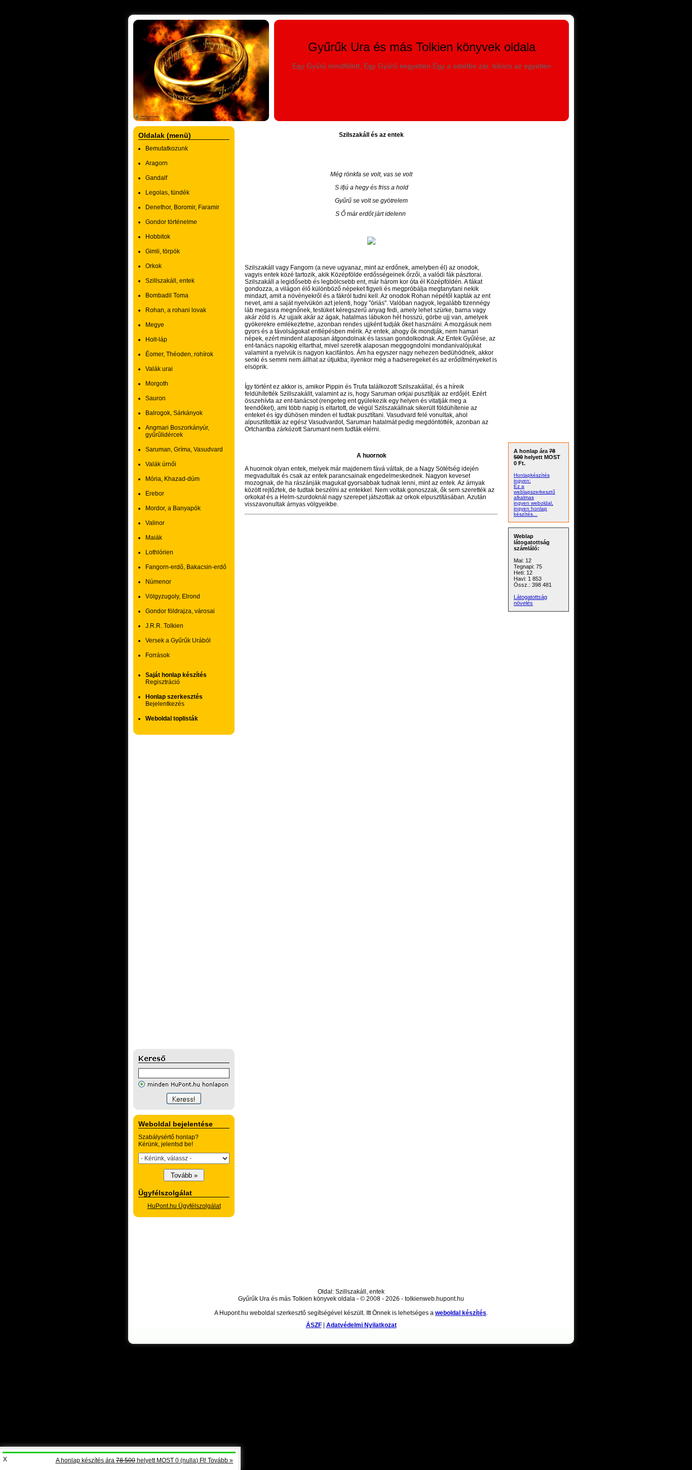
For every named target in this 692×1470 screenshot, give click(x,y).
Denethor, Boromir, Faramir (182, 207)
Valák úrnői (160, 464)
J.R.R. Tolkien (164, 625)
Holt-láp (156, 339)
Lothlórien (159, 552)
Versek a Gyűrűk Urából (178, 640)
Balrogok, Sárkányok (174, 413)
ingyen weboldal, (533, 503)
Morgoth (156, 383)
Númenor (158, 581)
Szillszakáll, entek (170, 280)
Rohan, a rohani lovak (175, 310)
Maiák (153, 537)
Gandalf (156, 177)
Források (157, 655)
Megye (154, 324)
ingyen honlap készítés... (530, 511)
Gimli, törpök (162, 251)
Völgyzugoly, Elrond (172, 596)
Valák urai (159, 368)
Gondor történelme (171, 221)
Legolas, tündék (167, 192)
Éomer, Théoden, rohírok (179, 354)
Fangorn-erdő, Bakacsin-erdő (185, 567)
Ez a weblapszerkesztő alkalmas (534, 491)
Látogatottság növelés (530, 600)
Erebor (154, 493)
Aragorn (156, 163)
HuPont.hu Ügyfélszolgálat (184, 1206)
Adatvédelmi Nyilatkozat (361, 1325)
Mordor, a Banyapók (173, 508)
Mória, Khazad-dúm (172, 478)
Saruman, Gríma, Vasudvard (184, 449)
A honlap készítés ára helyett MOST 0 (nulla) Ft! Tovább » (144, 1460)
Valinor (155, 522)
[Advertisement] (173, 892)
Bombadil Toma (166, 295)
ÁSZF (314, 1325)
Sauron (155, 398)
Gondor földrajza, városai (180, 611)
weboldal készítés (460, 1312)
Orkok (153, 266)
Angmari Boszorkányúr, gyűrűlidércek (177, 431)
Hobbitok (157, 236)
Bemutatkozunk (166, 148)
